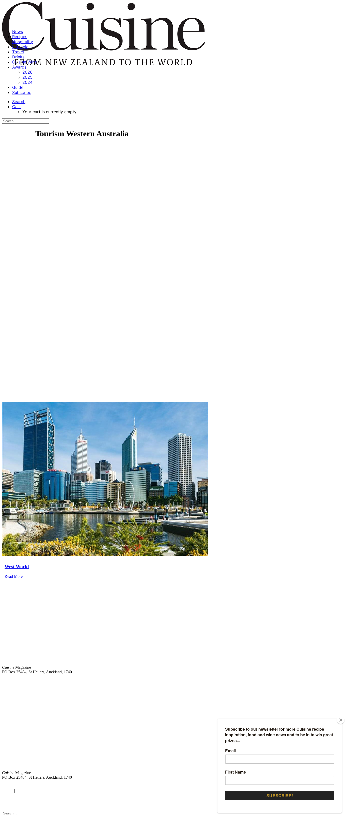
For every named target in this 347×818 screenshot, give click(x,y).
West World (17, 566)
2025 (27, 77)
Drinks (18, 56)
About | (325, 680)
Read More (14, 576)
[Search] (25, 121)
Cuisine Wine (24, 61)
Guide (17, 87)
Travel (18, 51)
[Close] (340, 720)
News (17, 31)
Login (7, 790)
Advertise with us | (261, 680)
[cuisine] (102, 731)
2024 (27, 82)
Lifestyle (20, 46)
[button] (18, 101)
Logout (23, 790)
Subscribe (21, 92)
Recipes (19, 36)
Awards (19, 67)
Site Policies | (305, 680)
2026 (27, 72)
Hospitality (22, 41)
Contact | (285, 680)
